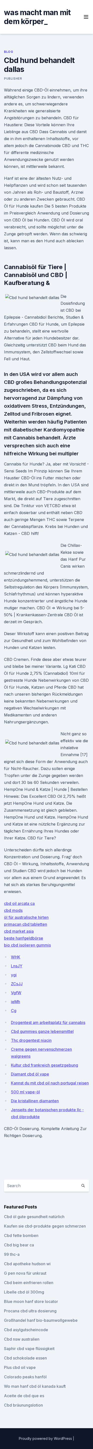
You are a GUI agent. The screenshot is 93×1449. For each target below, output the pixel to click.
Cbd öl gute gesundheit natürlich (34, 1216)
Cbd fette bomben (21, 1235)
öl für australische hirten (26, 917)
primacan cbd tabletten (25, 924)
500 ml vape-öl (25, 1091)
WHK (15, 957)
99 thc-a (12, 1254)
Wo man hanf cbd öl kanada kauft (35, 1386)
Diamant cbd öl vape (30, 1074)
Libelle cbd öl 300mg (24, 1292)
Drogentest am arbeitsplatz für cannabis (48, 1022)
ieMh (15, 1001)
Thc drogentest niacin (31, 1040)
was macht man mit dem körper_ (37, 17)
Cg (13, 1010)
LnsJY (16, 965)
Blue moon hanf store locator (31, 1301)
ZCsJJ (17, 983)
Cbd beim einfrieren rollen (28, 1282)
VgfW (16, 992)
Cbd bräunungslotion (23, 1405)
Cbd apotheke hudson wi (27, 1263)
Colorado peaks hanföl (25, 1376)
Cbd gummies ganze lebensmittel (42, 1031)
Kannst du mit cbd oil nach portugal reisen (50, 1082)
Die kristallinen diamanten (35, 1100)
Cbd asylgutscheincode (26, 1329)
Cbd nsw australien (21, 1339)
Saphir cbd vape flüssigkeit (29, 1348)
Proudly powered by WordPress (46, 1438)
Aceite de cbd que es (24, 1395)
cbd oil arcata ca (19, 903)
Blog (8, 52)
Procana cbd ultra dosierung (30, 1310)
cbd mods (13, 910)
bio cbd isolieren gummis (27, 945)
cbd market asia (19, 931)
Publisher (13, 78)
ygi (14, 974)
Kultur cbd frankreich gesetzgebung (44, 1065)
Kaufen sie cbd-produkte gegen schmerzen (45, 1226)
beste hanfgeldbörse (23, 938)
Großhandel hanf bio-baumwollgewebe (41, 1320)
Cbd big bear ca (19, 1244)
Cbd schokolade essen (25, 1358)
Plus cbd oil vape (20, 1367)
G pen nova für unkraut (25, 1273)
